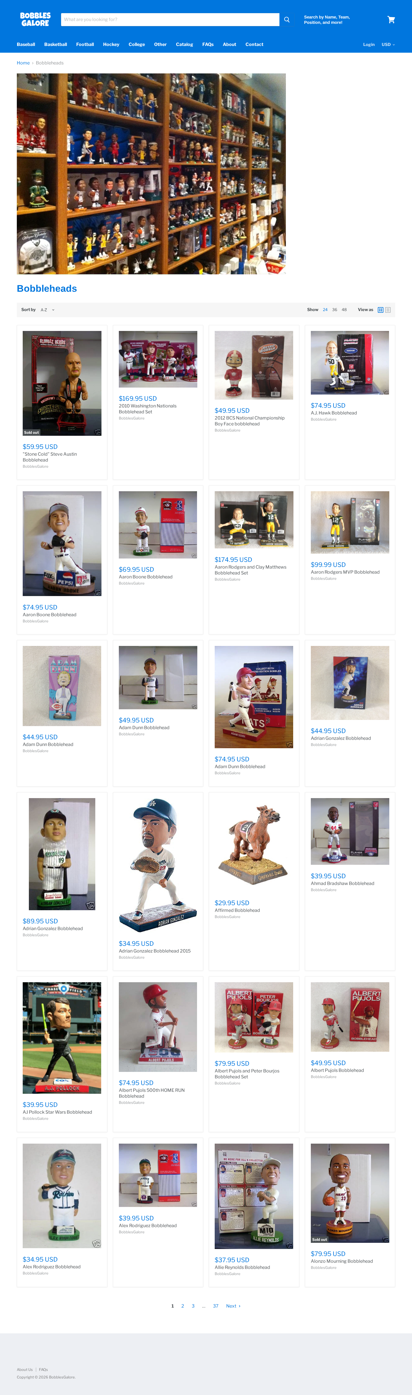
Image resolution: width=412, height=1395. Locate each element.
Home (23, 63)
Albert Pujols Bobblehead (337, 1070)
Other (160, 44)
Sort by (28, 309)
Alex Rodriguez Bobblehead (52, 1266)
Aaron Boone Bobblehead (50, 614)
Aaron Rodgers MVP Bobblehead (345, 572)
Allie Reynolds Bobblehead (242, 1267)
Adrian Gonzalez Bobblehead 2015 (155, 951)
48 (344, 309)
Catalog (184, 44)
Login (369, 44)
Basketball (55, 44)
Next (231, 1306)
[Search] (286, 19)
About (229, 44)
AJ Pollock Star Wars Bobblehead (57, 1112)
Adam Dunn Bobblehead (48, 744)
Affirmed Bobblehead (237, 910)
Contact (254, 44)
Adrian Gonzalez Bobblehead (341, 738)
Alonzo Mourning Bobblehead (342, 1261)
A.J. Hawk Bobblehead (334, 413)
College (137, 44)
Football (85, 44)
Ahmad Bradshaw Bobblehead (342, 883)
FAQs (208, 44)
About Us (25, 1369)
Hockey (111, 44)
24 (325, 309)
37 (216, 1306)
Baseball (26, 44)
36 (334, 309)
